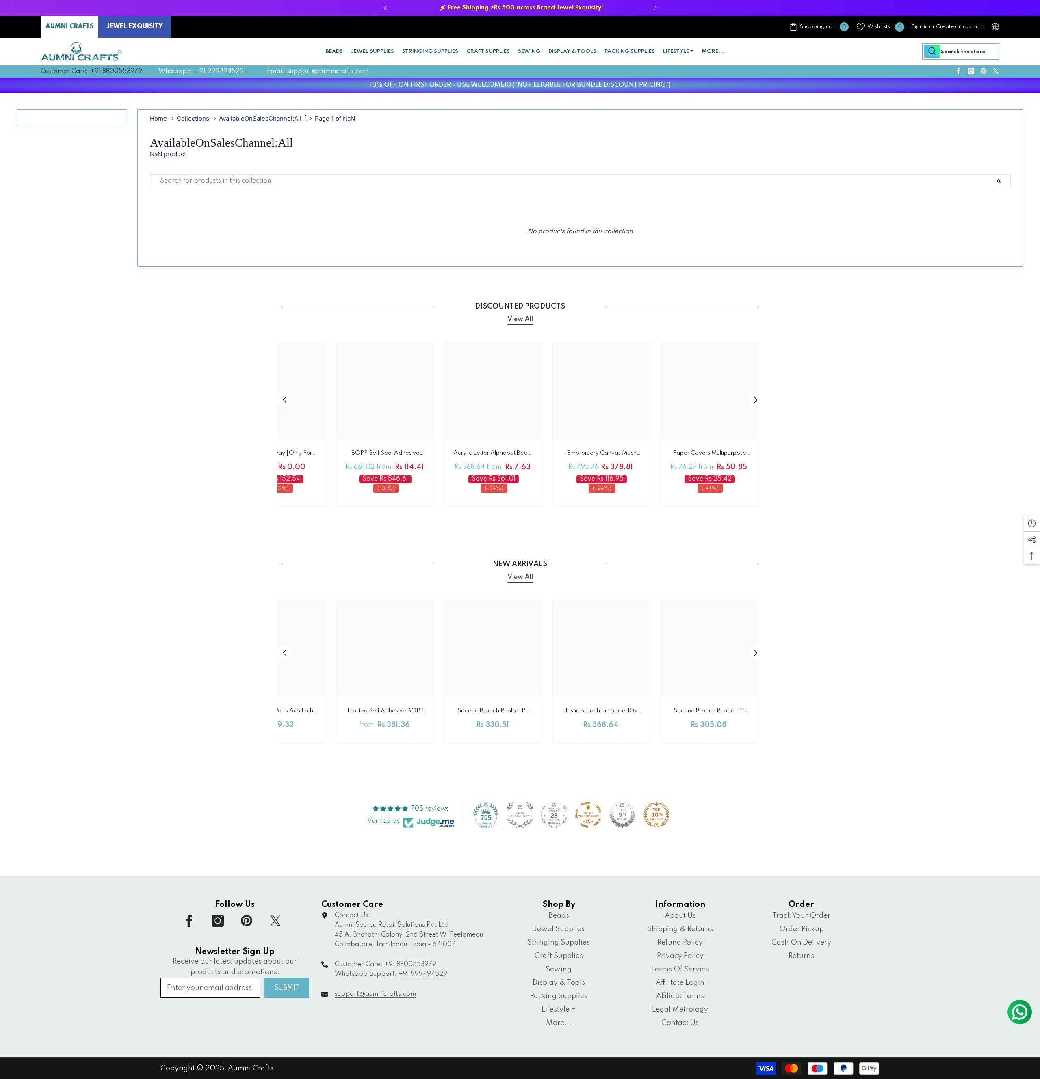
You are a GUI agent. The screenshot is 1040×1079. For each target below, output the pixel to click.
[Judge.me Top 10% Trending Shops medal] (657, 815)
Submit (286, 988)
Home (158, 118)
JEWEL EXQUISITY (134, 27)
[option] (520, 8)
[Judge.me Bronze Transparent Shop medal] (588, 815)
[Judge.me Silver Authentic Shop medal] (520, 815)
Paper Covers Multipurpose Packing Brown (709, 454)
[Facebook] (958, 71)
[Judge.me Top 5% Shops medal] (622, 815)
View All (520, 319)
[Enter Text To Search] (1008, 181)
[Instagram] (971, 71)
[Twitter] (996, 71)
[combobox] (960, 51)
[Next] (655, 8)
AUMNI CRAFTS (69, 27)
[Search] (960, 51)
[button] (284, 400)
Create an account (959, 26)
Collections (193, 118)
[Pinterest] (983, 71)
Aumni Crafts (250, 1068)
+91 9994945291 (424, 974)
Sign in (920, 26)
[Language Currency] (995, 27)
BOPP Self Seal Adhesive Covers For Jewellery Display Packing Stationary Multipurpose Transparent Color (385, 454)
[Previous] (384, 8)
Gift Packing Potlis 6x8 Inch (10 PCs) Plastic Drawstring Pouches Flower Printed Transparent (277, 712)
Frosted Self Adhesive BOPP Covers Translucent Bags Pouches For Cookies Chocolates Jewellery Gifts (385, 712)
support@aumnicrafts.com (375, 994)
